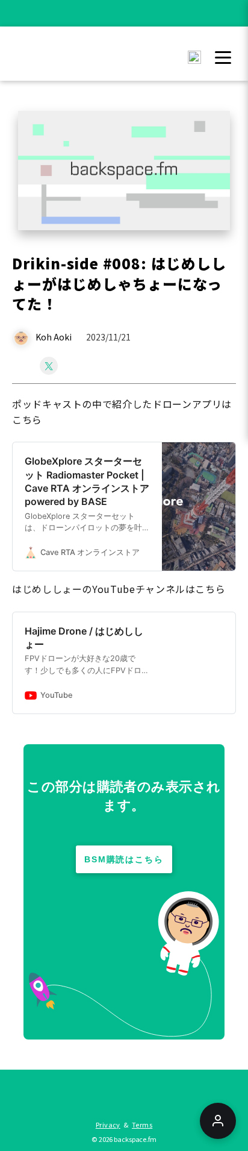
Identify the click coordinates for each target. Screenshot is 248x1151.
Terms (142, 1124)
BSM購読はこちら (124, 859)
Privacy (108, 1124)
